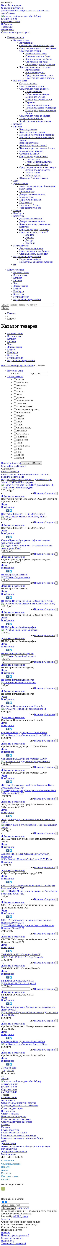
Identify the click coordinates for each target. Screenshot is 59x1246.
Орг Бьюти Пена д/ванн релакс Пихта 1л (22, 706)
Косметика (18, 216)
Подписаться (22, 1208)
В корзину (39, 493)
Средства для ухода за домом (34, 88)
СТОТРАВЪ (22, 433)
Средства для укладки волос (34, 229)
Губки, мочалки (33, 91)
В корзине (50, 493)
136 (8, 1070)
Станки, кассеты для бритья (33, 253)
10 (2, 1078)
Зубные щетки (32, 175)
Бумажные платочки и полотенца (36, 134)
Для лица (30, 243)
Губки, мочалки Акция (37, 94)
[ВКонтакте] (7, 510)
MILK (19, 424)
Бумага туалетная (28, 129)
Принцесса (22, 439)
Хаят (15, 180)
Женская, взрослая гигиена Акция (37, 148)
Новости (14, 10)
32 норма (21, 403)
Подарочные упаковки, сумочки (36, 262)
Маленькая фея (24, 406)
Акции (22, 10)
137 (12, 1070)
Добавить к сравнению (13, 496)
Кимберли (18, 213)
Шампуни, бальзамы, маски (33, 178)
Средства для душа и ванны (33, 156)
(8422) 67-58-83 (9, 18)
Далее (4, 504)
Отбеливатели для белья (37, 56)
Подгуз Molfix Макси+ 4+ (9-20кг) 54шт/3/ (23, 514)
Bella (18, 388)
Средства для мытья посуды (39, 78)
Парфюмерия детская (30, 199)
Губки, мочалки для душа (38, 162)
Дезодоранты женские (30, 218)
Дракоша (20, 397)
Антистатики (26, 42)
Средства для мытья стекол (39, 75)
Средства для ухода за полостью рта (37, 167)
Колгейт (17, 124)
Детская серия (20, 183)
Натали (20, 457)
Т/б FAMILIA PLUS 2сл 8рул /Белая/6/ (20, 954)
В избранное (7, 507)
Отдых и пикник (28, 83)
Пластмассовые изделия (31, 86)
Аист (19, 394)
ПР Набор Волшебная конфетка (17, 680)
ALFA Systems (20, 1216)
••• (14, 264)
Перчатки (30, 102)
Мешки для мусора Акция (38, 99)
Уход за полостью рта (30, 207)
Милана (20, 391)
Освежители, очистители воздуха (36, 45)
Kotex (19, 421)
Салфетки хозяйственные (38, 105)
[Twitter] (10, 510)
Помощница (22, 382)
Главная (11, 313)
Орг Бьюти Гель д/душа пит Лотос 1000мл (23, 1041)
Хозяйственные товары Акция (35, 121)
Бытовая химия (21, 40)
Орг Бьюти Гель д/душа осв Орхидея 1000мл (24, 758)
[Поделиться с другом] (3, 510)
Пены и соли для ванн (36, 164)
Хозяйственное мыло (36, 53)
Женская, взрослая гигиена (33, 145)
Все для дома (20, 80)
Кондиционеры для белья (38, 59)
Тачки (19, 442)
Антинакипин (32, 70)
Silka (18, 451)
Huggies (20, 415)
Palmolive (21, 385)
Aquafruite (21, 430)
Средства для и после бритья (34, 251)
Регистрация (14, 5)
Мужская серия (21, 245)
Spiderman (21, 436)
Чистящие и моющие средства (35, 67)
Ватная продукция (28, 143)
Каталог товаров (15, 37)
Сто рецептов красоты (27, 409)
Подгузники (25, 202)
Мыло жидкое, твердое (31, 151)
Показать (6, 463)
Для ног (29, 237)
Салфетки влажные (29, 153)
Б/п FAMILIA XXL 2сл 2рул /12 (17, 980)
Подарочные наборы (30, 259)
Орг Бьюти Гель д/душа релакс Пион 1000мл (24, 732)
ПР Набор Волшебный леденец (17, 653)
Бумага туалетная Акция (32, 132)
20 (7, 1078)
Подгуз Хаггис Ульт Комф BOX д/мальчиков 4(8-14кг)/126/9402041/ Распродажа (26, 480)
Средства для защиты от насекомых (37, 48)
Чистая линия (23, 412)
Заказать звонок (9, 1084)
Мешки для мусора (35, 97)
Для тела (29, 235)
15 (2, 1076)
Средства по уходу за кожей (33, 232)
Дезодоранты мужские (31, 248)
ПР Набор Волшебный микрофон (18, 627)
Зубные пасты (32, 172)
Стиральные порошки (36, 61)
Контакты (31, 10)
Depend (20, 454)
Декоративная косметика (32, 194)
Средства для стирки (30, 51)
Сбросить (15, 463)
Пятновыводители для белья (40, 64)
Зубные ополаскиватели (37, 170)
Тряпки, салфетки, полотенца (40, 107)
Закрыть (5, 1219)
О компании (7, 8)
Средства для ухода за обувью (34, 116)
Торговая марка (15, 376)
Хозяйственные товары (31, 118)
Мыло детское (26, 197)
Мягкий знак (23, 445)
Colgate (20, 379)
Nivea (19, 448)
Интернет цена (15, 370)
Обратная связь (9, 1089)
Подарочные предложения (27, 256)
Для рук (29, 240)
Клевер (17, 210)
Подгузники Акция (29, 205)
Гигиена (17, 126)
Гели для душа (32, 159)
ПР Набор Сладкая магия (14, 574)
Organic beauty (23, 427)
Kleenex (20, 418)
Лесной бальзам (24, 400)
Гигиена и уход (27, 191)
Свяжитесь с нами (10, 21)
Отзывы (10, 13)
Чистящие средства (35, 72)
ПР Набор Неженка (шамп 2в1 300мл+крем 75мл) (26, 601)
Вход (3, 5)
